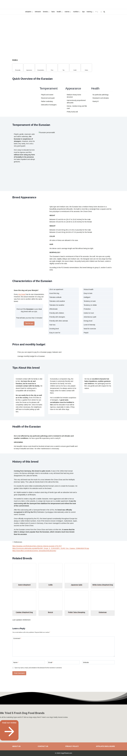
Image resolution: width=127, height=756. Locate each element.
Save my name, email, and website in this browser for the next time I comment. (38, 668)
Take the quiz (29, 323)
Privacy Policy (72, 746)
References (18, 542)
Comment (17, 638)
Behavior (38, 12)
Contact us (43, 746)
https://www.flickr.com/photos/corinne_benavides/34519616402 (34, 551)
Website (86, 662)
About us (16, 746)
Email (50, 662)
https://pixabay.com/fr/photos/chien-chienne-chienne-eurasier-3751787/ (37, 546)
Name (16, 662)
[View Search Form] (104, 11)
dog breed (21, 294)
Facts (53, 12)
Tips (83, 12)
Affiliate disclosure (105, 746)
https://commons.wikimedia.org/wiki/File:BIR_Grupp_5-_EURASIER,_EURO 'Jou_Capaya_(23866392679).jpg (50, 548)
